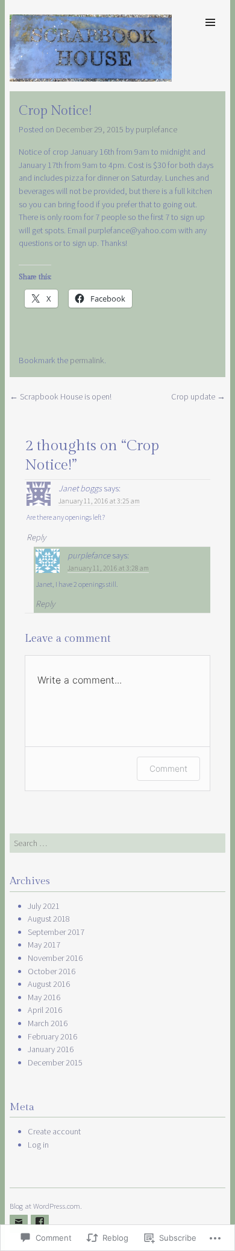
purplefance (156, 129)
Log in (38, 1144)
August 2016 (49, 983)
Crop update (198, 396)
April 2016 (45, 1009)
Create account (54, 1131)
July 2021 (44, 905)
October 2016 (51, 971)
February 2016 (52, 1036)
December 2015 (55, 1062)
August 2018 (49, 918)
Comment (168, 768)
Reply (36, 537)
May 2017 (44, 944)
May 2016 (44, 997)
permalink (87, 360)
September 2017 (56, 931)
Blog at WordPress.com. (46, 1206)
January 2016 (51, 1049)
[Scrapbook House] (91, 78)
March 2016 (47, 1023)
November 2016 (55, 957)
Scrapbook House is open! (60, 396)
